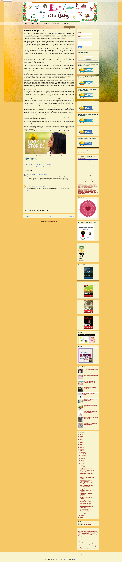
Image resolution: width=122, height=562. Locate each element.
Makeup (91, 535)
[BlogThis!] (47, 164)
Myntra (93, 543)
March (82, 466)
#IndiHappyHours (31, 167)
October (82, 455)
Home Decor (65, 23)
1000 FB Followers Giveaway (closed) (90, 369)
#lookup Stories (39, 167)
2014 (81, 517)
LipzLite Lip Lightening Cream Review (90, 375)
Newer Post (26, 216)
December (83, 452)
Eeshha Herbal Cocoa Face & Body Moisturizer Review (86, 481)
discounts (90, 546)
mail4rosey (80, 172)
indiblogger (50, 167)
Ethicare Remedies (83, 532)
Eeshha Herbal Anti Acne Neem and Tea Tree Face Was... (87, 475)
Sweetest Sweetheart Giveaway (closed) (89, 394)
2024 (81, 436)
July (81, 460)
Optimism (55, 167)
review (80, 531)
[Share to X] (48, 164)
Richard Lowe (80, 184)
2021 (81, 441)
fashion (96, 535)
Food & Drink (55, 23)
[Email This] (46, 164)
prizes (95, 533)
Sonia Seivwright (81, 160)
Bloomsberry (84, 547)
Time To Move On (83, 495)
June (82, 461)
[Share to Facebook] (50, 164)
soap (87, 535)
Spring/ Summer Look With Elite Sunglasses (86, 469)
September (83, 457)
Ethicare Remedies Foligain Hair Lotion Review (89, 388)
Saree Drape (87, 544)
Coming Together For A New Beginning (85, 488)
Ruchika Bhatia (30, 186)
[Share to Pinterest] (51, 164)
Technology (46, 23)
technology (80, 534)
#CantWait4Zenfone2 (91, 548)
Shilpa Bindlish (30, 174)
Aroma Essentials (93, 532)
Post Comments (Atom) (52, 221)
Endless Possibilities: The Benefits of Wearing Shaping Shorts (90, 412)
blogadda (87, 534)
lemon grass (95, 546)
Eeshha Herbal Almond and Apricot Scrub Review (87, 507)
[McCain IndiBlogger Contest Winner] (88, 291)
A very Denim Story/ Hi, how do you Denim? (87, 491)
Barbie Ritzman (81, 178)
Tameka (79, 165)
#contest (90, 533)
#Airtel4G (79, 548)
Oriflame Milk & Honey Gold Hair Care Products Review (90, 418)
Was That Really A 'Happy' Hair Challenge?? (86, 494)
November (83, 453)
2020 (81, 442)
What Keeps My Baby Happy (85, 503)
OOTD (38, 23)
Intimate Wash (87, 543)
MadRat (96, 547)
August (82, 458)
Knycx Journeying (81, 189)
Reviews (32, 23)
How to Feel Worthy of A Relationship (87, 501)
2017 (81, 447)
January (82, 515)
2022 (81, 439)
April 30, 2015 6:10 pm (39, 186)
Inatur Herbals (80, 546)
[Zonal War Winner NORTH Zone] (88, 273)
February (82, 513)
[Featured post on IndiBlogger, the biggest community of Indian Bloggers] (85, 72)
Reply (28, 181)
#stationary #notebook (88, 545)
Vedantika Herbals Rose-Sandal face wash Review (87, 483)
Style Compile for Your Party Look (87, 504)
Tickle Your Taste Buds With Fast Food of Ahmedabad (87, 471)
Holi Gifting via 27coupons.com (86, 500)
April (82, 465)
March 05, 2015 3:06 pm (41, 174)
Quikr (86, 546)
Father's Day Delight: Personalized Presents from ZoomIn (90, 424)
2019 (81, 444)
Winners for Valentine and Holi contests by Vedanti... (86, 511)
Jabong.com (82, 535)
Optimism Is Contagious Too (85, 509)
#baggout (79, 545)
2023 (81, 437)
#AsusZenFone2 (84, 548)
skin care (80, 533)
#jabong (79, 547)
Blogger (75, 559)
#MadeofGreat (94, 544)
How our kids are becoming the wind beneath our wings (90, 400)
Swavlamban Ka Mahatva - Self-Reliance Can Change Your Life (89, 382)
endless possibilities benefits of (86, 161)
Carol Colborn (81, 169)
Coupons (95, 545)
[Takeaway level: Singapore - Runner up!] (88, 306)
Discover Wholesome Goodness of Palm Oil (90, 406)
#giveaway (96, 531)
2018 (81, 445)
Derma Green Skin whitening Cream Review (87, 478)
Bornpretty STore (94, 534)
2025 (81, 434)
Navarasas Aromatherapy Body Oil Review (87, 498)
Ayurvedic (80, 543)
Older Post (71, 216)
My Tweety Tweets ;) (82, 152)
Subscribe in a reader (80, 556)
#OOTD (85, 533)
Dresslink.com (90, 547)
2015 (81, 450)
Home (25, 23)
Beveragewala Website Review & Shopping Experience (86, 486)
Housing (45, 167)
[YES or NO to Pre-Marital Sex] (88, 322)
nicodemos (65, 559)
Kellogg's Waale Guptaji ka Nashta (86, 473)
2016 (81, 449)
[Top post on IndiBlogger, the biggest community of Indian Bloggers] (85, 110)
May (82, 463)
